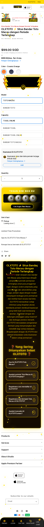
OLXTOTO (11, 275)
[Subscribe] (36, 501)
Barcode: (14, 38)
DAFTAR (21, 523)
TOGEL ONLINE (9, 121)
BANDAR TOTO (9, 108)
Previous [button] (2, 2)
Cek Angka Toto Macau (22, 206)
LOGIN (13, 523)
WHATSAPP (30, 523)
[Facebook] (2, 256)
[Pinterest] (9, 256)
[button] (2, 7)
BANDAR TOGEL (9, 128)
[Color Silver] (18, 71)
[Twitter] (6, 256)
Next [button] (42, 2)
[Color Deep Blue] (11, 71)
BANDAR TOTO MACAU (12, 142)
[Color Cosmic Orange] (3, 71)
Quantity (4, 173)
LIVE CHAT (38, 523)
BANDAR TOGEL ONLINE (12, 135)
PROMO (4, 523)
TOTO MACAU (9, 100)
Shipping (12, 52)
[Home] (18, 7)
